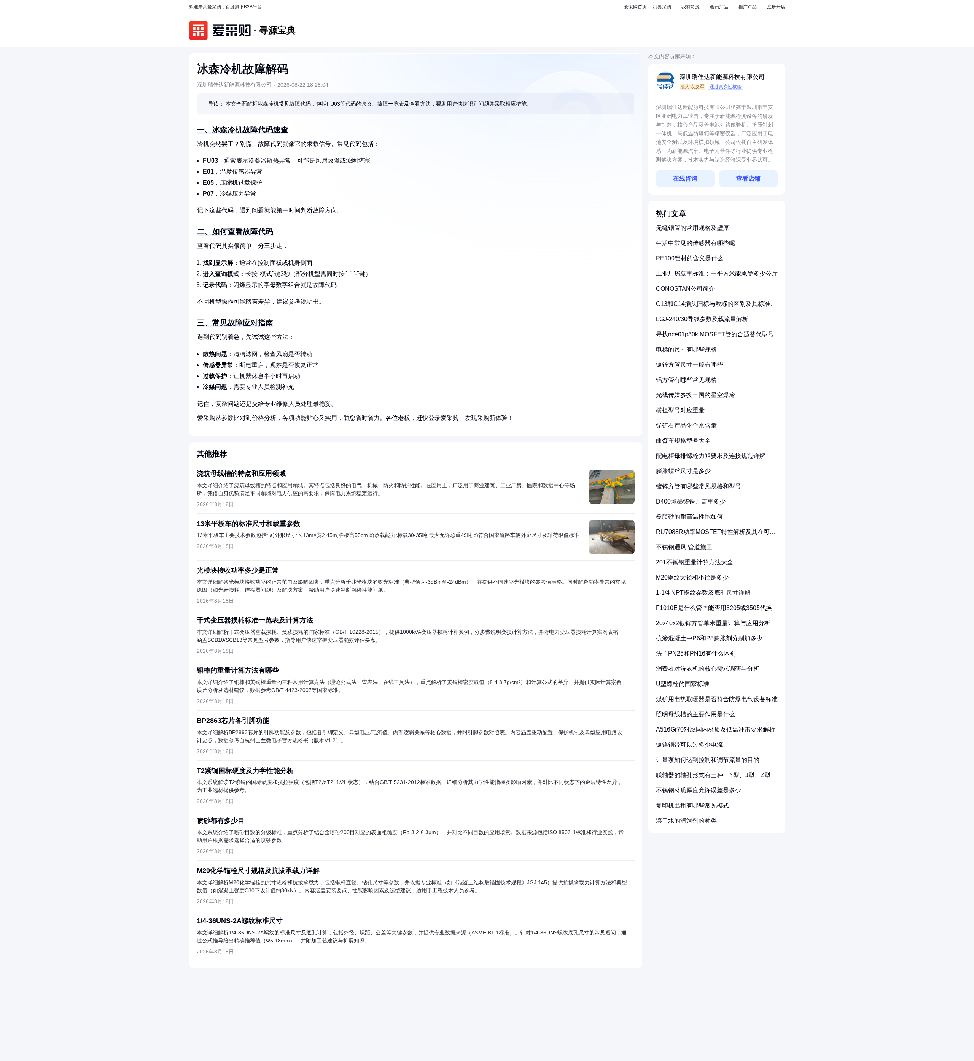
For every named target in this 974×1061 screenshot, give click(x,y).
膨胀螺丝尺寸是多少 (683, 471)
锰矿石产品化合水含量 (686, 425)
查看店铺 (748, 178)
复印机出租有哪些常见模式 (692, 805)
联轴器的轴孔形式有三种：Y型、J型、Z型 (713, 775)
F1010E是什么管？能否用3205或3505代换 (714, 608)
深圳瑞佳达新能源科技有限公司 (722, 77)
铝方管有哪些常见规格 (686, 380)
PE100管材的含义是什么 (689, 258)
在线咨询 (685, 178)
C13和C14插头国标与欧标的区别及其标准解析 (716, 307)
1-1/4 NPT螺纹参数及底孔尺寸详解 (703, 592)
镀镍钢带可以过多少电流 (689, 744)
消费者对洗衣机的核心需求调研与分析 (707, 668)
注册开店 (776, 7)
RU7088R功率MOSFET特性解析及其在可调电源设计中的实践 (716, 535)
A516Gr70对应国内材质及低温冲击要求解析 (715, 729)
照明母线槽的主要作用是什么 (695, 714)
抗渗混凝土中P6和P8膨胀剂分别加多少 (709, 638)
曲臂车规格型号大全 (683, 440)
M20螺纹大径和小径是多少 (692, 577)
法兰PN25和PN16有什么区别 (696, 653)
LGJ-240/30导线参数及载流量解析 (702, 319)
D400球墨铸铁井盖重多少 (691, 501)
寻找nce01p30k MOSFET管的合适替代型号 (715, 334)
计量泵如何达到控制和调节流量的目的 (707, 760)
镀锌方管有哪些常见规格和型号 (698, 486)
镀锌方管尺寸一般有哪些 (689, 364)
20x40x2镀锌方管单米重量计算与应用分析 (713, 623)
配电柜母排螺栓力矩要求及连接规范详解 (711, 456)
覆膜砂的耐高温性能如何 (689, 516)
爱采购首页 (635, 7)
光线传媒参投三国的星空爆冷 (695, 395)
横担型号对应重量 (680, 410)
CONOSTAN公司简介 (685, 288)
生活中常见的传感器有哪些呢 (695, 243)
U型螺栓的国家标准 (682, 684)
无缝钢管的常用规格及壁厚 (692, 228)
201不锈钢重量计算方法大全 (694, 562)
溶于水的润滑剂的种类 (686, 820)
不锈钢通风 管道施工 (684, 547)
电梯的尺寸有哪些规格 (686, 349)
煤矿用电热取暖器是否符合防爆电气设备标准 (717, 699)
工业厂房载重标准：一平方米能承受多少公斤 (717, 273)
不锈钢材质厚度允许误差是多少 (698, 790)
